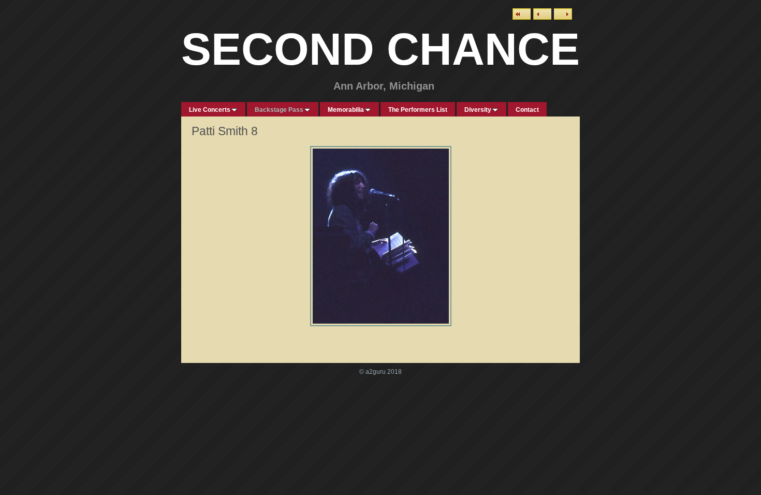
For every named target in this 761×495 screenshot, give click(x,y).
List (522, 14)
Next (563, 14)
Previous (542, 14)
